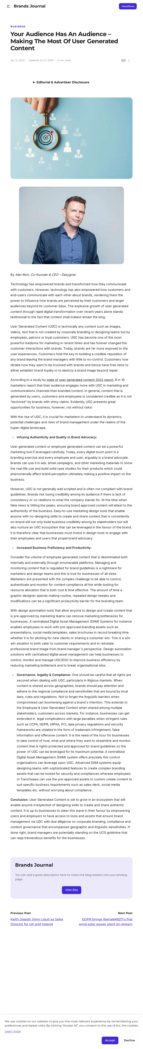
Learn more (13, 1031)
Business (18, 26)
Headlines (128, 6)
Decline (129, 1040)
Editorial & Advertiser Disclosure (62, 82)
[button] (8, 6)
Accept (110, 1040)
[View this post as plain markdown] (123, 60)
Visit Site (71, 890)
